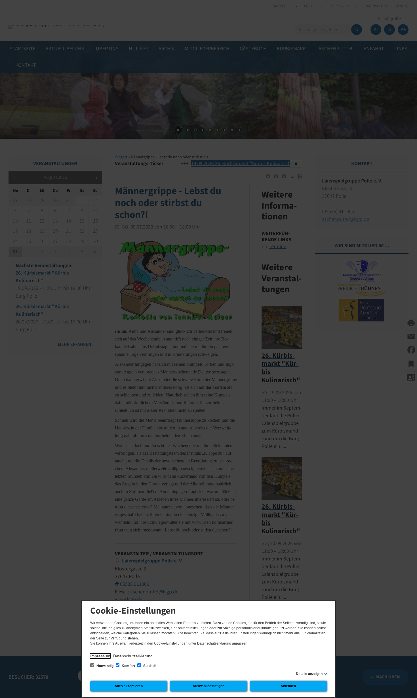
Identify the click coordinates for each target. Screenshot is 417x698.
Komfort (128, 666)
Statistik (149, 666)
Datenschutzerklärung (133, 656)
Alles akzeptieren (129, 686)
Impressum (100, 656)
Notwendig (105, 666)
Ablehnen (288, 686)
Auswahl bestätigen (208, 686)
